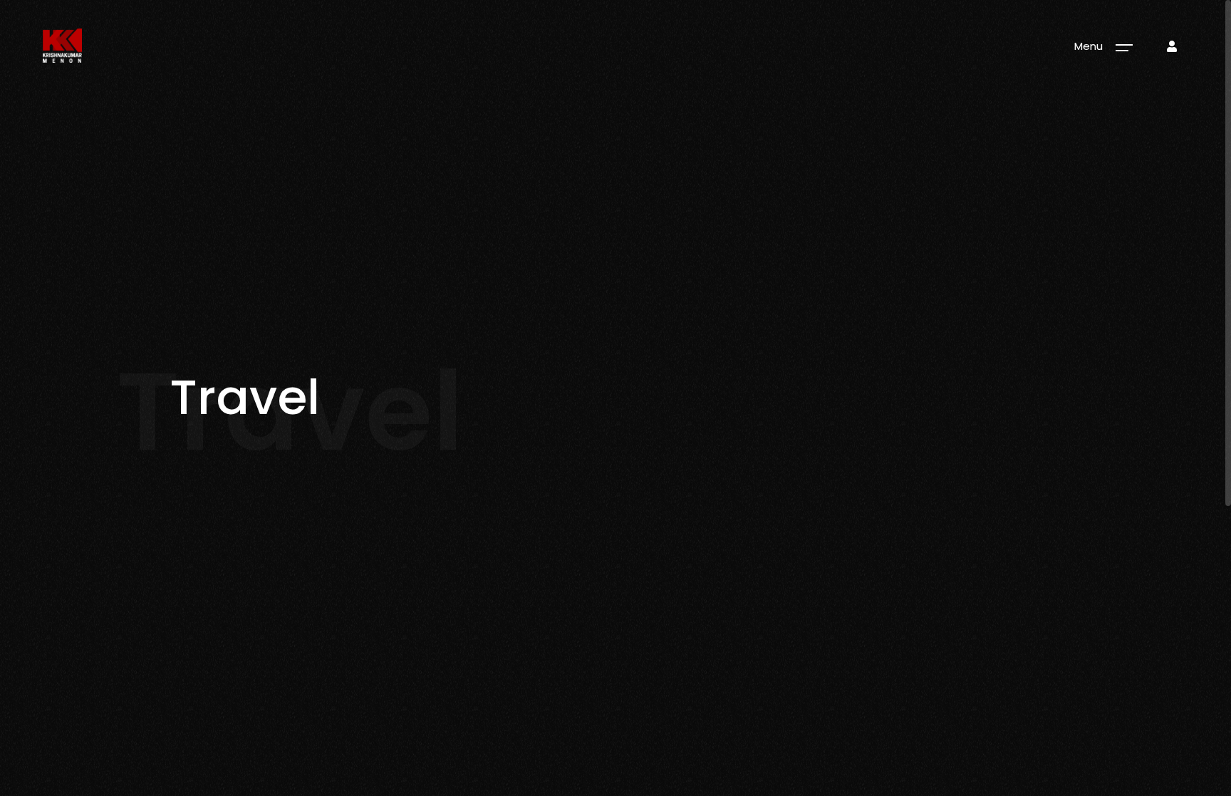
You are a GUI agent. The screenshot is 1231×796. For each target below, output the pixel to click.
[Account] (1172, 47)
